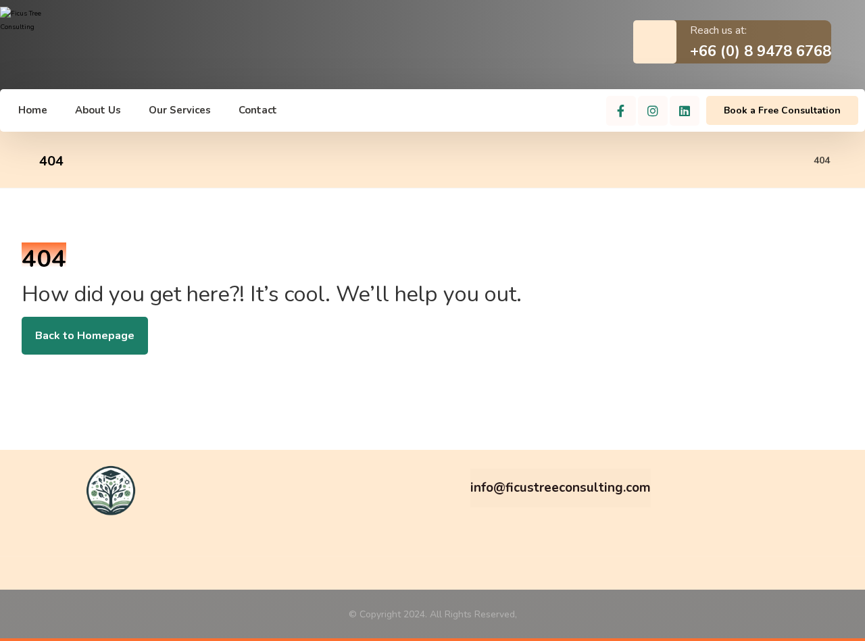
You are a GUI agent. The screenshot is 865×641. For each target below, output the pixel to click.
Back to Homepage (84, 335)
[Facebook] (621, 111)
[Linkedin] (684, 111)
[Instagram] (653, 111)
